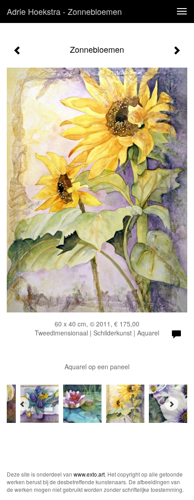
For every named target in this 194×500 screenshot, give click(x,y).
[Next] (171, 404)
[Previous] (22, 404)
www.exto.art (89, 474)
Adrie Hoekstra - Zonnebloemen (64, 11)
